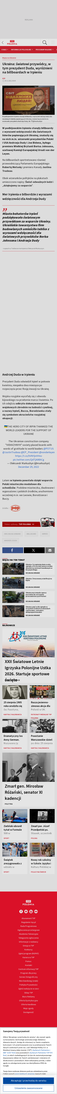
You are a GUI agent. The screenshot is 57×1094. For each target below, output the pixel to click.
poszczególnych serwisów (24, 1074)
